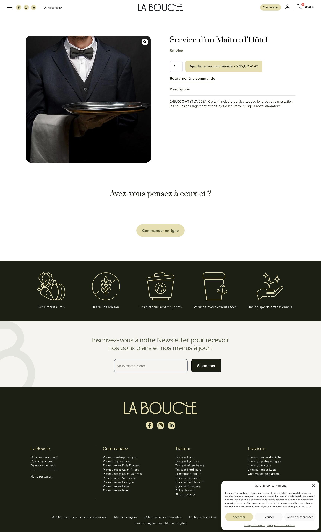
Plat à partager (185, 494)
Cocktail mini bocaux (189, 482)
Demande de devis (43, 465)
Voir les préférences (299, 517)
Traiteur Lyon (184, 457)
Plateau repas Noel (116, 490)
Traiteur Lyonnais (187, 461)
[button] (313, 486)
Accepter (239, 517)
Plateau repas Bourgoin (119, 482)
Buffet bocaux (185, 490)
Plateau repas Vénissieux (120, 478)
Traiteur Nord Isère (188, 470)
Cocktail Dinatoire (187, 486)
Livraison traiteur (259, 465)
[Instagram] (26, 7)
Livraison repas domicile (264, 457)
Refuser (268, 517)
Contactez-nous (41, 461)
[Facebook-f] (18, 7)
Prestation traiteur (188, 474)
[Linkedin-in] (33, 7)
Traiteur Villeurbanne (189, 465)
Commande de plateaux (264, 474)
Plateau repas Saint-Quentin (122, 474)
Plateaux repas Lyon (116, 461)
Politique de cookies (254, 525)
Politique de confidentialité (281, 525)
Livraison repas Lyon (262, 470)
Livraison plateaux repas (264, 461)
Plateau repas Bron (116, 486)
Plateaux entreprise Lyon (120, 457)
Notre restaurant (41, 476)
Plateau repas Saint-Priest (121, 470)
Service (176, 50)
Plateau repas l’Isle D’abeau (121, 465)
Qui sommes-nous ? (44, 457)
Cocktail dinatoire (187, 478)
